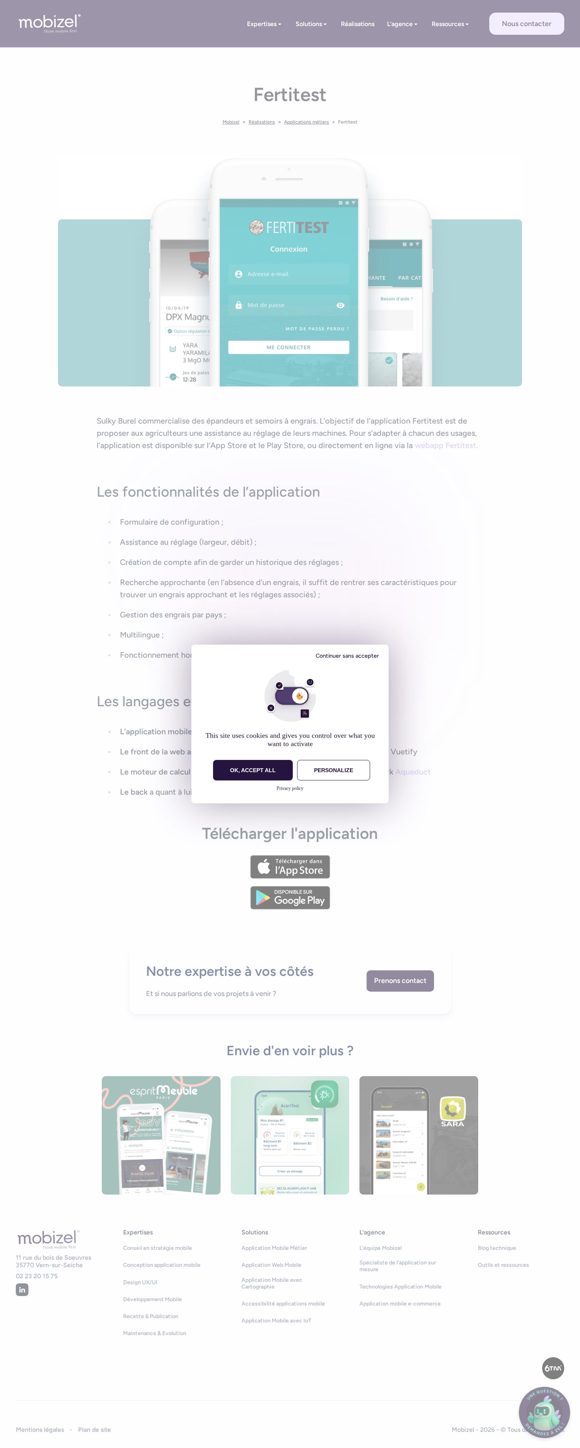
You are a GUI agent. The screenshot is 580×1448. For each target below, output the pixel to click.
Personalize (333, 770)
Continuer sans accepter (347, 655)
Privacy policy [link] (290, 788)
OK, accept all (253, 770)
